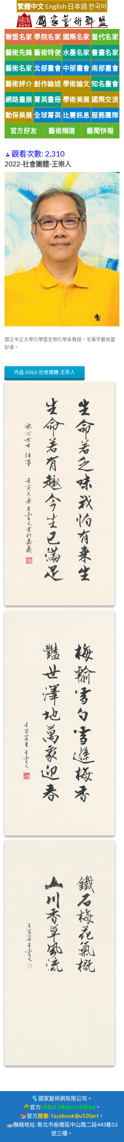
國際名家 (76, 37)
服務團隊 (105, 115)
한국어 (97, 6)
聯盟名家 (19, 37)
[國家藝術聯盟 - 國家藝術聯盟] (62, 20)
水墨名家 (76, 52)
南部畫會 (105, 68)
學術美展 (76, 99)
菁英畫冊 (47, 99)
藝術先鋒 (19, 52)
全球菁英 (47, 115)
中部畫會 (76, 68)
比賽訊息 (76, 115)
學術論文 (76, 84)
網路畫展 (19, 99)
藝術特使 (47, 52)
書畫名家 (105, 52)
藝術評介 (19, 84)
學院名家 (47, 37)
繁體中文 (30, 6)
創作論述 (47, 84)
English (55, 6)
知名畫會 (105, 84)
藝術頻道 (62, 131)
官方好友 (23, 131)
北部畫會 (47, 68)
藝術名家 (19, 68)
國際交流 (105, 99)
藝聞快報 (100, 131)
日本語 (77, 6)
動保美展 (19, 115)
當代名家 (105, 37)
